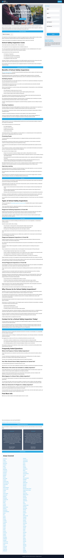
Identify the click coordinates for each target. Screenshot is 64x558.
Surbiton (24, 491)
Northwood (25, 551)
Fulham (4, 526)
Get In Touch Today (22, 31)
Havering (24, 541)
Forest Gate (5, 546)
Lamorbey (4, 520)
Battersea (4, 496)
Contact (60, 1)
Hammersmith (25, 461)
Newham (4, 535)
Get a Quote (23, 329)
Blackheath (5, 469)
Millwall (4, 476)
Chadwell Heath (25, 505)
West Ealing (25, 508)
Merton (4, 502)
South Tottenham (26, 473)
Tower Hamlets (5, 493)
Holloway (24, 458)
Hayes (24, 542)
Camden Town (5, 541)
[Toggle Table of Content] (11, 34)
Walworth (4, 475)
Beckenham (15, 422)
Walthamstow (25, 482)
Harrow (24, 533)
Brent (24, 502)
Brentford (24, 496)
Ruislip (24, 548)
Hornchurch (25, 523)
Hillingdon (24, 545)
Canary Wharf (5, 484)
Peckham (18, 422)
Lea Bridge (5, 547)
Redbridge (25, 479)
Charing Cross (5, 499)
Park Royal (25, 497)
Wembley (24, 509)
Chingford (24, 517)
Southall (24, 527)
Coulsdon (24, 467)
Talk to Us (22, 178)
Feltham (24, 535)
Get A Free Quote (22, 451)
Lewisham (10, 422)
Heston (24, 524)
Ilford (24, 476)
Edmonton (24, 506)
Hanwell (24, 511)
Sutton (4, 544)
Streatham (5, 473)
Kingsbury (24, 512)
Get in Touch (23, 218)
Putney (4, 529)
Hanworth (24, 526)
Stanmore (24, 544)
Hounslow (24, 518)
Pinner (24, 547)
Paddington (5, 538)
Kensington (5, 537)
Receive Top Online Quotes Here (22, 424)
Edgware (24, 539)
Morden (4, 517)
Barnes (24, 464)
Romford (24, 520)
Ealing (24, 514)
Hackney (4, 531)
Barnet (24, 536)
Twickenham (25, 500)
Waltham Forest (25, 494)
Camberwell (5, 470)
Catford (7, 422)
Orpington (4, 540)
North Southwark (6, 487)
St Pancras (5, 532)
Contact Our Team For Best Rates (22, 67)
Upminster (24, 532)
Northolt (24, 538)
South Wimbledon (6, 511)
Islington (4, 525)
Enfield (24, 529)
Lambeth (4, 467)
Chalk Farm (5, 549)
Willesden (24, 485)
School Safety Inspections (7, 72)
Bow (4, 514)
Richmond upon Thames (27, 488)
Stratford (4, 534)
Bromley (4, 505)
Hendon (24, 503)
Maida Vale (5, 550)
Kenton (24, 530)
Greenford (24, 521)
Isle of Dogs (5, 478)
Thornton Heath (5, 481)
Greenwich (5, 472)
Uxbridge (24, 550)
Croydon (4, 490)
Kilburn (24, 470)
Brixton (4, 466)
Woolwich (4, 508)
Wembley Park (25, 515)
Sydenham (4, 422)
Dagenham (25, 499)
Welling (4, 523)
